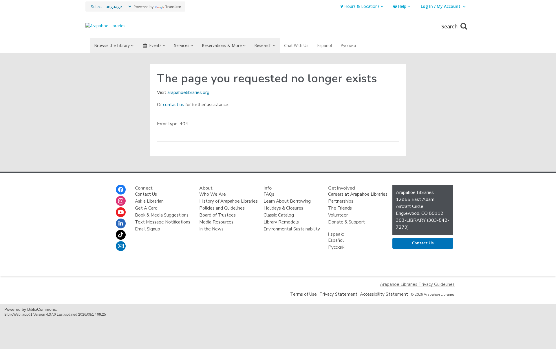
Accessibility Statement (384, 294)
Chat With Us (296, 45)
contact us (173, 104)
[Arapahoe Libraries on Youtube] (121, 212)
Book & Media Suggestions (162, 215)
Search (450, 26)
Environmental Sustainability (292, 229)
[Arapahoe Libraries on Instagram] (121, 201)
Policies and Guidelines (222, 208)
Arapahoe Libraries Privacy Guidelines (417, 284)
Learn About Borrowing (287, 201)
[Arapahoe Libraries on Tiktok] (121, 235)
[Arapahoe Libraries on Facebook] (121, 190)
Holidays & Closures (283, 208)
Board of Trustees (217, 215)
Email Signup (147, 229)
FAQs (269, 194)
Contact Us (146, 194)
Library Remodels (281, 222)
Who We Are (212, 194)
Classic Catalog (279, 215)
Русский (348, 45)
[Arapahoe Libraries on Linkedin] (121, 223)
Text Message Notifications (162, 222)
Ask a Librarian (149, 201)
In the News (211, 229)
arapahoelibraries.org (188, 92)
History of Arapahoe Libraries (228, 201)
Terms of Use (303, 294)
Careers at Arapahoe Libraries (357, 194)
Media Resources (216, 222)
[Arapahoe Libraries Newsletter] (121, 246)
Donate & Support (346, 222)
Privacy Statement (338, 294)
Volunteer (338, 215)
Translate (173, 6)
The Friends (340, 208)
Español (324, 45)
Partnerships (340, 201)
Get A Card (146, 208)
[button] (361, 6)
